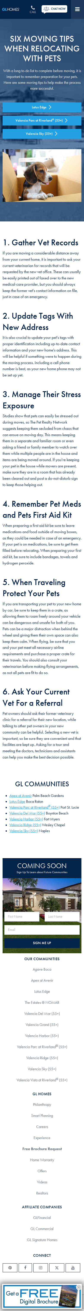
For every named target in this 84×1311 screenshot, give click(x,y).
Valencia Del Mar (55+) (27, 813)
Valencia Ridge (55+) (25, 825)
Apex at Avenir (20, 795)
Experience (42, 1137)
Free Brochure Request (42, 1148)
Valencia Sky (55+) (23, 830)
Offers (42, 1171)
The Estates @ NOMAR (42, 1002)
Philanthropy (42, 1104)
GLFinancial (42, 1217)
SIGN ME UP (42, 943)
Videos (42, 1182)
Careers (42, 1126)
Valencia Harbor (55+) (26, 819)
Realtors (42, 1193)
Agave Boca (42, 969)
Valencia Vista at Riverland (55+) (42, 1079)
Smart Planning (42, 1115)
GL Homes (13, 9)
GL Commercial (42, 1228)
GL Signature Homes (42, 1239)
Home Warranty (42, 1160)
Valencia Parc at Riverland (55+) (34, 807)
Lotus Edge (17, 801)
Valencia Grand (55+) (42, 1024)
